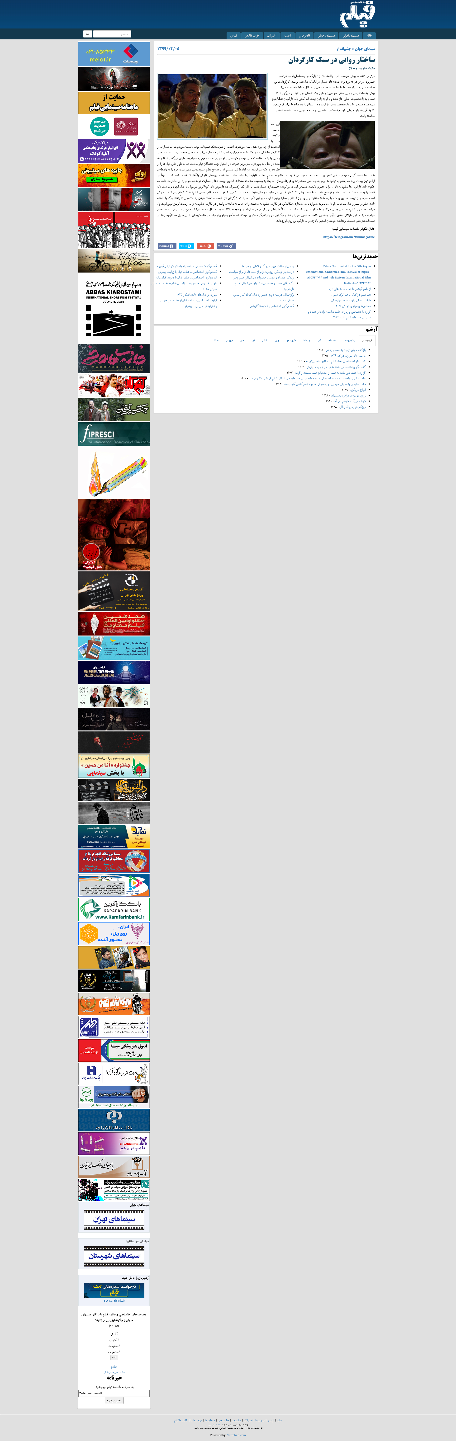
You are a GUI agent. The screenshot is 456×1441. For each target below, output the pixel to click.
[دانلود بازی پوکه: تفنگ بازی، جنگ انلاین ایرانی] (114, 175)
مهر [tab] (276, 340)
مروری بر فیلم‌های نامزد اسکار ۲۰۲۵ (196, 294)
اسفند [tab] (215, 340)
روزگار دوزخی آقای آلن (352, 407)
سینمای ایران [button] (351, 35)
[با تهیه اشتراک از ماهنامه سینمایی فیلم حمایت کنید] (114, 102)
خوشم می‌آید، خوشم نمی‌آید (349, 401)
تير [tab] (319, 340)
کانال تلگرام (181, 1420)
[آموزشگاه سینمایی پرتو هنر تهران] (114, 591)
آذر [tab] (253, 340)
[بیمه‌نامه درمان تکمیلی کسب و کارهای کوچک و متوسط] (114, 54)
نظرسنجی (223, 1420)
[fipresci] (114, 434)
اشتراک (271, 35)
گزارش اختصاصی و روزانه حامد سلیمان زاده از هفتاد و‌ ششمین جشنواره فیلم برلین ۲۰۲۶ (339, 314)
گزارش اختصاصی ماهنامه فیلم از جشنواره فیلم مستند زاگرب (330, 372)
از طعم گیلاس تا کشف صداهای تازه (350, 289)
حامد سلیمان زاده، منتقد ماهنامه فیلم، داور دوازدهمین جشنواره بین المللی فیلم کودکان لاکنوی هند (307, 378)
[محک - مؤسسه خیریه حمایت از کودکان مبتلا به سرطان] (114, 126)
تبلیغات (236, 1420)
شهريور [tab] (291, 340)
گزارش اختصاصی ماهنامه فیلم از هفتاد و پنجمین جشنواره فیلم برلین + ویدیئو (189, 303)
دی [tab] (242, 340)
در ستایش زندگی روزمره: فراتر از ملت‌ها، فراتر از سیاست (261, 271)
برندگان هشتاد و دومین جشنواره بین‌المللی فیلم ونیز (263, 277)
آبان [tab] (264, 340)
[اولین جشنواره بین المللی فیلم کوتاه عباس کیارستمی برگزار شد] (114, 308)
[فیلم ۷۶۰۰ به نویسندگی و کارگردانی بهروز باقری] (114, 260)
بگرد (88, 34)
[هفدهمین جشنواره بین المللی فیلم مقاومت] (114, 623)
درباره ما (210, 1420)
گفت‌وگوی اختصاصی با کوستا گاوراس (272, 306)
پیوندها (260, 1420)
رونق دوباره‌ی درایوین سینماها (348, 395)
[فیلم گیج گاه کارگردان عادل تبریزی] (114, 385)
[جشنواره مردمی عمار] (114, 672)
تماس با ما (196, 1420)
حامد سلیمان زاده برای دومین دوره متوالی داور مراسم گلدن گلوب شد (325, 384)
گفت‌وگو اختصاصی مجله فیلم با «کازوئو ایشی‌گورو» (187, 266)
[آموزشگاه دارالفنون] (114, 789)
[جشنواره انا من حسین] (114, 766)
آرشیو (287, 35)
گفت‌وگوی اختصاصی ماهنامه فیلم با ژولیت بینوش (187, 271)
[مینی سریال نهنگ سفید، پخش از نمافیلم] (114, 199)
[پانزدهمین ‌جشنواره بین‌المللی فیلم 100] (114, 78)
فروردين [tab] (367, 340)
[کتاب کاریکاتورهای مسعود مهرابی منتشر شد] (114, 230)
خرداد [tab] (332, 340)
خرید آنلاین (252, 35)
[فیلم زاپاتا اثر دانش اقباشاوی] (114, 534)
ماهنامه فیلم (217, 1424)
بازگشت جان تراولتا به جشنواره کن (351, 300)
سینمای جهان (326, 35)
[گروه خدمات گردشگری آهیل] (114, 647)
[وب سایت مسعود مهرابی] (114, 472)
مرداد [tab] (306, 340)
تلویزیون (304, 35)
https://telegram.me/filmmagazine (349, 237)
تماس (233, 35)
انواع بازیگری (358, 389)
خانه (369, 35)
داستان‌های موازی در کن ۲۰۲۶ (353, 306)
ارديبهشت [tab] (349, 340)
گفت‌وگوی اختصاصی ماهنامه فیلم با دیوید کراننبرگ (186, 277)
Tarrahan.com (236, 1435)
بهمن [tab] (229, 340)
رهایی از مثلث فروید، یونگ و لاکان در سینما (268, 266)
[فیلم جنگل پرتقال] (114, 409)
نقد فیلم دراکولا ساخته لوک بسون (351, 294)
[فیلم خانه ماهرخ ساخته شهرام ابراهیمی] (114, 358)
